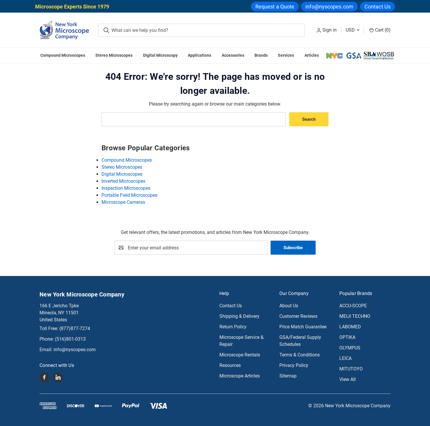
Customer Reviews (298, 316)
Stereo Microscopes (114, 55)
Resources (230, 365)
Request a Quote (275, 7)
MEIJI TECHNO (354, 316)
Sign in (329, 30)
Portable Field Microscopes (129, 195)
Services (286, 55)
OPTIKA (347, 337)
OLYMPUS (349, 348)
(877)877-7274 (74, 328)
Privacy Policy (293, 365)
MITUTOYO (351, 369)
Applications (199, 55)
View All (347, 379)
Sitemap (288, 376)
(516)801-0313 (70, 339)
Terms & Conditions (299, 355)
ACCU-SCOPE (353, 305)
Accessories (233, 55)
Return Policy (233, 327)
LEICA (345, 358)
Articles (312, 55)
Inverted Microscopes (123, 181)
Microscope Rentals (239, 355)
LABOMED (350, 327)
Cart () (382, 30)
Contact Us (377, 7)
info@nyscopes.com (329, 7)
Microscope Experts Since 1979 (72, 7)
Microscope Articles (239, 376)
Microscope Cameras (123, 202)
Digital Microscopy (160, 55)
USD (351, 30)
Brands (261, 55)
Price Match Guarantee (302, 327)
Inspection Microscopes (126, 188)
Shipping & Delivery (239, 316)
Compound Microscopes (62, 55)
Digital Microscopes (122, 174)
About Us (288, 305)
